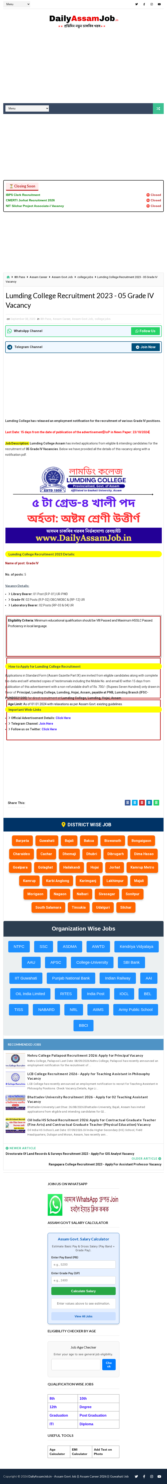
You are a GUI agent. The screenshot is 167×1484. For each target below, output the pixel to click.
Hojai (94, 867)
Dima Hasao (144, 854)
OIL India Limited (30, 994)
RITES (66, 994)
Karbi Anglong (57, 881)
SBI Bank (131, 962)
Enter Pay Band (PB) (64, 1257)
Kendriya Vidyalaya (136, 946)
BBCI (83, 1025)
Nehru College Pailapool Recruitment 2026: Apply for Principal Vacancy (85, 1055)
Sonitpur (133, 894)
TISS (18, 1009)
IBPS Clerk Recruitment (23, 195)
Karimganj (88, 881)
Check (109, 1364)
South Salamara (48, 907)
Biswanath (112, 841)
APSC (55, 962)
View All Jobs (83, 1316)
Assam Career (38, 277)
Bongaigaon (141, 841)
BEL (147, 994)
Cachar (46, 854)
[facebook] (144, 4)
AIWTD (98, 946)
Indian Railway (117, 978)
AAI (149, 978)
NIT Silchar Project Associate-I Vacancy (35, 206)
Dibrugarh (115, 854)
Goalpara (20, 867)
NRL (74, 1009)
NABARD (46, 1009)
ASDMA (70, 946)
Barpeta (22, 841)
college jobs (85, 277)
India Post (95, 994)
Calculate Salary (83, 1291)
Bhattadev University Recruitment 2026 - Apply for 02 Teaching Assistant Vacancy (87, 1099)
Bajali (69, 841)
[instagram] (152, 4)
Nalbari (82, 894)
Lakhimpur (115, 881)
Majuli (139, 881)
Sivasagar (107, 894)
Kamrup (29, 881)
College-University (92, 962)
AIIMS (98, 1009)
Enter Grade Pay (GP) (65, 1273)
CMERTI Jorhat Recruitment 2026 (30, 200)
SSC (44, 946)
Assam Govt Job (62, 277)
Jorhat (114, 867)
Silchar (126, 907)
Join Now (147, 347)
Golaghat (45, 867)
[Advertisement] (83, 68)
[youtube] (159, 4)
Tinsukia (79, 907)
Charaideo (21, 854)
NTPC (19, 946)
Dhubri (91, 854)
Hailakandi (71, 867)
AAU (31, 962)
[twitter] (136, 4)
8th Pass (19, 277)
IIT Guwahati (26, 978)
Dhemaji (69, 854)
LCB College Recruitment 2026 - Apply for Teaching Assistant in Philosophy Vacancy (88, 1076)
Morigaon (35, 894)
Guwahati (46, 841)
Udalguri (103, 907)
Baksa (89, 841)
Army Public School (136, 1009)
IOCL (124, 994)
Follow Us (147, 331)
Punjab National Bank (71, 978)
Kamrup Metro (142, 867)
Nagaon (60, 894)
